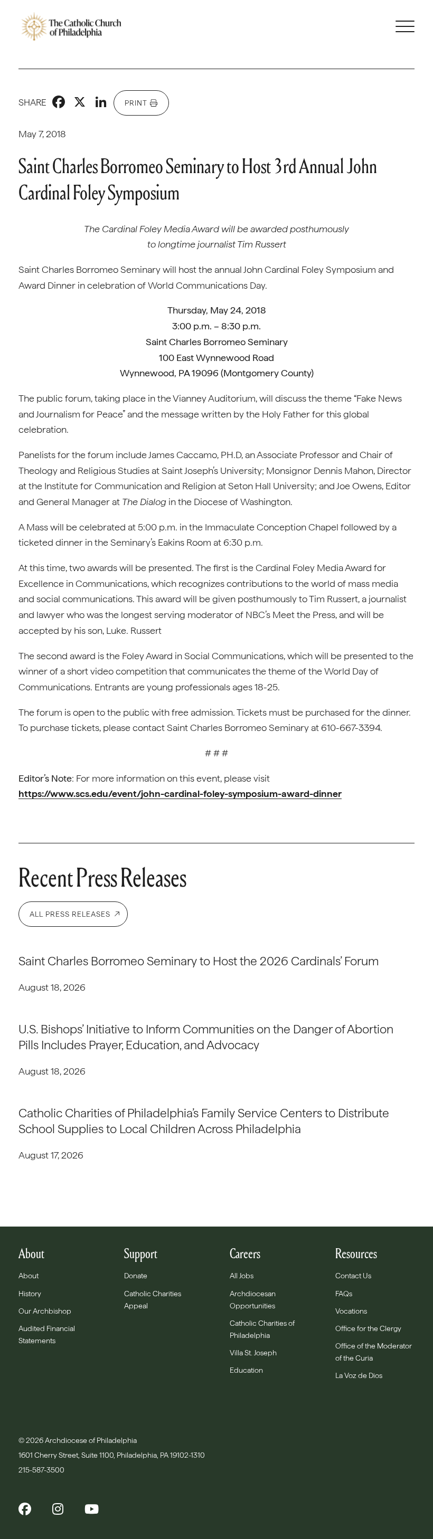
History (29, 1293)
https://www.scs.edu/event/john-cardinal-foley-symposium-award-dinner (180, 793)
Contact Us (353, 1275)
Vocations (351, 1311)
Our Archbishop (44, 1311)
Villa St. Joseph (253, 1352)
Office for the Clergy (368, 1328)
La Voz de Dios (358, 1375)
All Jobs (241, 1275)
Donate (135, 1275)
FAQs (343, 1293)
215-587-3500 (42, 1470)
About (28, 1275)
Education (246, 1370)
